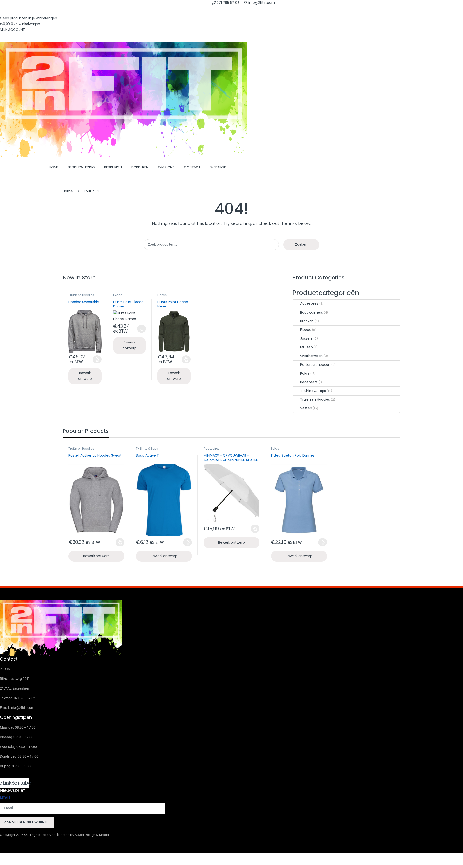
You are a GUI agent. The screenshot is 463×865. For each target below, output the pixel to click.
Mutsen (306, 347)
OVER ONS (166, 167)
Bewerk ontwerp (85, 375)
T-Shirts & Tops (313, 390)
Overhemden (311, 355)
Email (5, 797)
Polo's (304, 373)
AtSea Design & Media (92, 834)
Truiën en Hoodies (81, 295)
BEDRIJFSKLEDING (81, 167)
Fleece (117, 295)
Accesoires (309, 303)
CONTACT (192, 167)
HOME (53, 167)
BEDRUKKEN (113, 167)
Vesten (306, 408)
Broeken (306, 321)
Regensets (309, 382)
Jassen (306, 338)
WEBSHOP (218, 167)
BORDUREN (139, 167)
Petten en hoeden (315, 364)
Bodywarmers (311, 312)
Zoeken (301, 244)
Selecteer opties (94, 359)
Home (68, 191)
